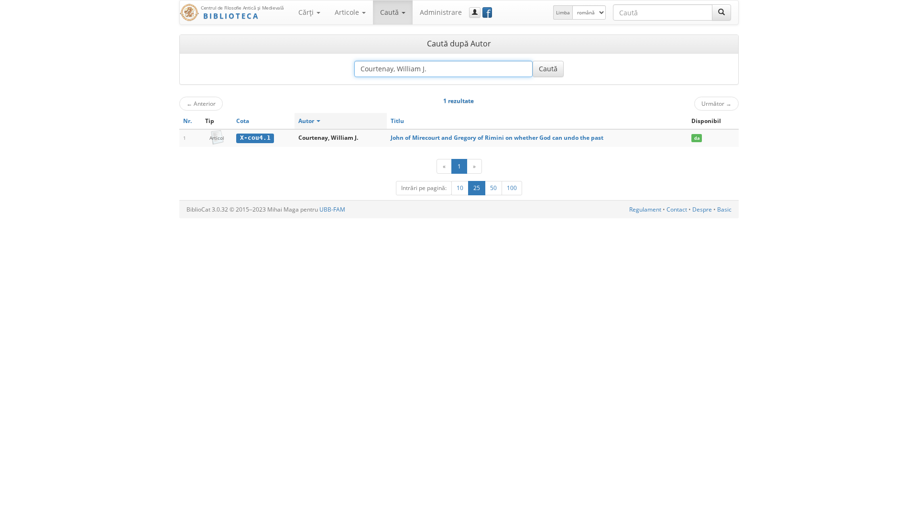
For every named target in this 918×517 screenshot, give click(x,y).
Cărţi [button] (307, 12)
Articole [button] (348, 12)
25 (476, 188)
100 (512, 188)
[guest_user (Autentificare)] (475, 12)
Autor (307, 121)
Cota (242, 121)
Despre (702, 209)
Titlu (397, 121)
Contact (677, 209)
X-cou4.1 (255, 137)
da (696, 138)
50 (493, 188)
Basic (724, 209)
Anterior (201, 103)
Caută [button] (390, 12)
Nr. (187, 121)
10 (460, 188)
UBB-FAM (332, 209)
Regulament (645, 209)
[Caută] (721, 12)
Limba (563, 12)
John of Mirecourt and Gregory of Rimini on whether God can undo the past (497, 138)
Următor (716, 103)
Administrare (441, 12)
